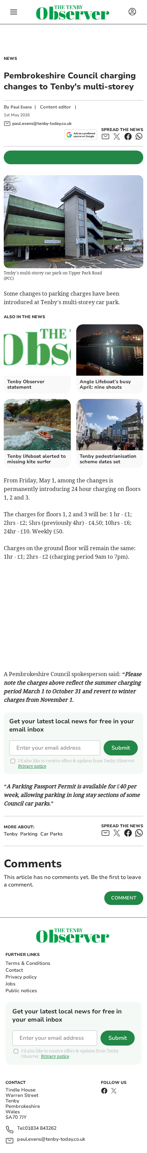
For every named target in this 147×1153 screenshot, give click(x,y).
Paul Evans (21, 107)
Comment (123, 898)
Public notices (21, 990)
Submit (120, 748)
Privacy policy (21, 977)
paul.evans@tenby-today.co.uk (51, 1139)
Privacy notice (32, 766)
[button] (13, 12)
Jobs (10, 984)
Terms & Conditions (27, 963)
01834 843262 (40, 1128)
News (10, 58)
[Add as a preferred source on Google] (81, 135)
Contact (14, 970)
